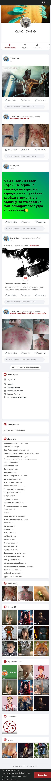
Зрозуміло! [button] (42, 775)
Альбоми (11, 583)
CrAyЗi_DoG (24, 31)
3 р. (11, 61)
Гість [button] (45, 2)
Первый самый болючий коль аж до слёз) (28, 313)
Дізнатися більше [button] (10, 779)
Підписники (12, 661)
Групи (10, 740)
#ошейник (34, 245)
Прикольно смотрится (19, 118)
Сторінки (11, 716)
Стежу (10, 607)
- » (13, 168)
